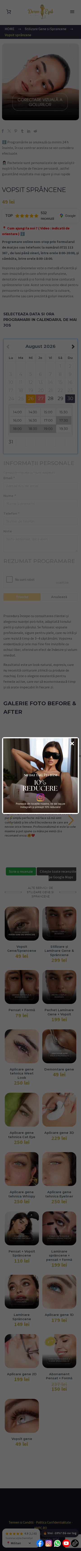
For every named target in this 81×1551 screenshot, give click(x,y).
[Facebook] (40, 1544)
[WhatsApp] (57, 1544)
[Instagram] (48, 1544)
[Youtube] (66, 1544)
